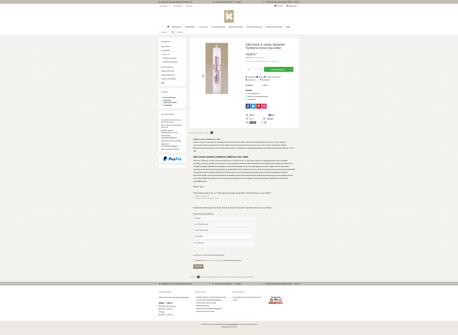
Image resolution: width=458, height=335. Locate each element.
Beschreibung (195, 133)
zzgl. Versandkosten (258, 57)
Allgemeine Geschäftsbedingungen (169, 145)
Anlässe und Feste (167, 71)
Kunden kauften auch (218, 277)
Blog (162, 83)
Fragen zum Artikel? (273, 77)
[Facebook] (248, 106)
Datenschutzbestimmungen (214, 260)
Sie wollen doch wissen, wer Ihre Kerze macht (171, 121)
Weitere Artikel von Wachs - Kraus (207, 198)
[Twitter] (253, 106)
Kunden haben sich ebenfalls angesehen (239, 277)
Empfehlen (266, 80)
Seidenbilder (165, 50)
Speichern (198, 266)
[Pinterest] (258, 106)
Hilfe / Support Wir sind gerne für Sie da (171, 126)
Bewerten (251, 80)
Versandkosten (233, 324)
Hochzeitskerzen (167, 67)
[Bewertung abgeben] (270, 51)
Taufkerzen (165, 54)
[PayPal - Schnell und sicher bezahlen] (172, 158)
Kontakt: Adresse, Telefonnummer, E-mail (169, 131)
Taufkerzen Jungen (170, 58)
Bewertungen (206, 133)
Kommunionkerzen (167, 75)
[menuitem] (292, 6)
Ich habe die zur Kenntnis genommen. (218, 260)
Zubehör (194, 277)
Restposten (165, 46)
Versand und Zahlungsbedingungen (169, 136)
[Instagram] (264, 106)
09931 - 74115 (165, 303)
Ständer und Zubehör (168, 79)
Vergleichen (252, 77)
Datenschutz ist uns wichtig (171, 141)
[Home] (168, 26)
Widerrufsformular (203, 306)
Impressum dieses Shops (170, 149)
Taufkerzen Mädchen (170, 62)
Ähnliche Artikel (205, 277)
